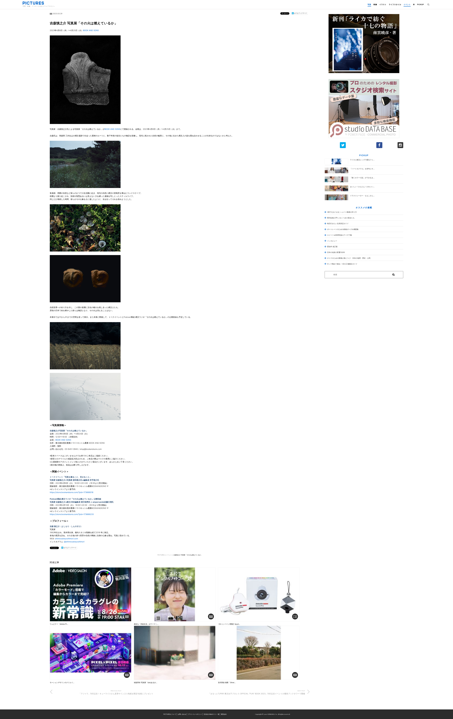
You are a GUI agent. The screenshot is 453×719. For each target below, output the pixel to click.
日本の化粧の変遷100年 (336, 252)
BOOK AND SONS (91, 30)
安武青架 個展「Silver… (227, 682)
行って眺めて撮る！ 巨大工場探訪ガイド (342, 264)
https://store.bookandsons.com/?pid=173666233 (72, 514)
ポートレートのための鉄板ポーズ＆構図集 (343, 229)
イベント (407, 4)
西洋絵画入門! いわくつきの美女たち (340, 218)
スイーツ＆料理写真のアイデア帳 (339, 235)
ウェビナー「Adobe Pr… (59, 624)
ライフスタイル (395, 4)
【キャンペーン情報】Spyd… (229, 624)
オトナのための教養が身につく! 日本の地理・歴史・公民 (349, 258)
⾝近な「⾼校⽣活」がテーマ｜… (146, 624)
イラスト (382, 4)
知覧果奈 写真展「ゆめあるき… (145, 682)
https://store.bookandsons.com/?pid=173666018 (71, 492)
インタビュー (332, 241)
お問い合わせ (182, 714)
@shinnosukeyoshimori (74, 541)
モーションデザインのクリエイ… (62, 682)
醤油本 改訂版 (332, 246)
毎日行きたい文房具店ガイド (338, 223)
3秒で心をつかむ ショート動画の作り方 (342, 212)
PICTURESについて (169, 714)
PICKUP (420, 4)
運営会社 (224, 714)
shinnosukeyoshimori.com (66, 538)
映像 (375, 4)
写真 (369, 4)
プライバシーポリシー (195, 714)
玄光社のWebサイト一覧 (211, 714)
